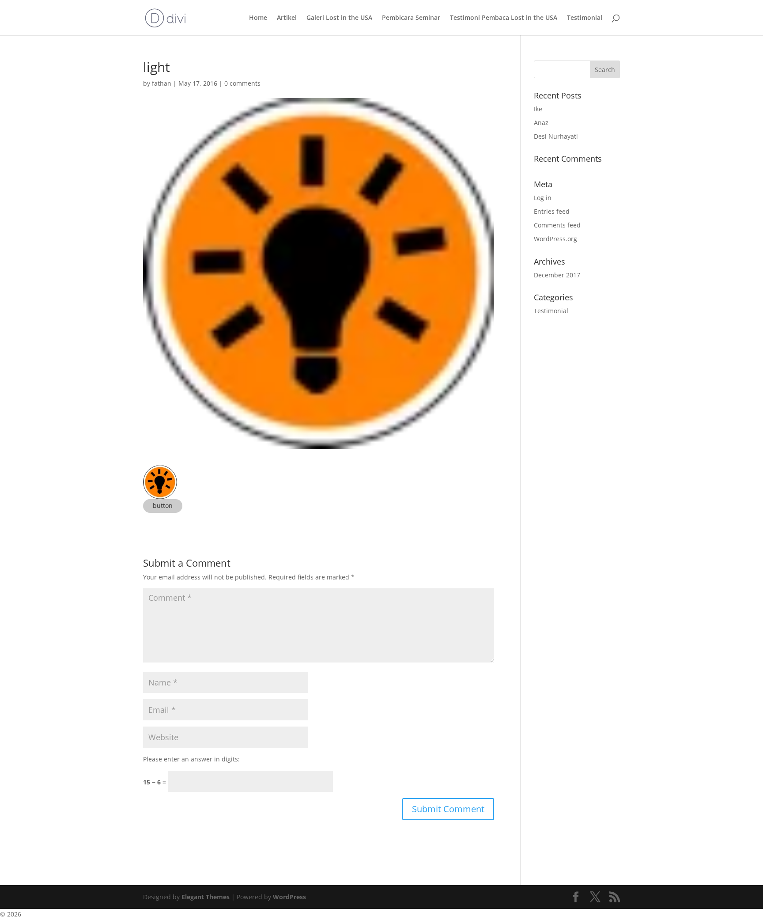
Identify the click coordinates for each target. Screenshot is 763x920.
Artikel (287, 18)
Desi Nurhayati (556, 136)
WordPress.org (555, 239)
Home (258, 18)
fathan (161, 83)
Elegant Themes (205, 897)
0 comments (242, 83)
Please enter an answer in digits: (191, 759)
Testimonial (584, 18)
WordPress (289, 897)
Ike (538, 109)
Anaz (541, 122)
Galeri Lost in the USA (339, 18)
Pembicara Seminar (411, 18)
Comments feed (557, 225)
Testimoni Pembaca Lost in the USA (503, 18)
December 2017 (557, 275)
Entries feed (552, 211)
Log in (542, 197)
